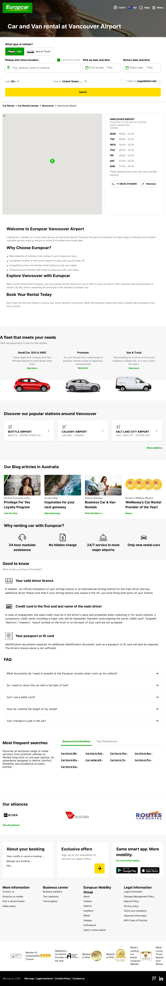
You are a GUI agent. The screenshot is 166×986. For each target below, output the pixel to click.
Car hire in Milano (70, 753)
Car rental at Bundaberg (95, 760)
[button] (52, 161)
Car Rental (8, 105)
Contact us (78, 978)
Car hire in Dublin (95, 753)
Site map (29, 978)
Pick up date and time (96, 60)
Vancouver (48, 105)
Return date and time (136, 60)
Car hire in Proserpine (144, 760)
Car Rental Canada (28, 105)
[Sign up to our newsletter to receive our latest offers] (100, 868)
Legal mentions (44, 978)
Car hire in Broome (70, 760)
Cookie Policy (62, 978)
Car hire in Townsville (119, 760)
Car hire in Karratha (70, 766)
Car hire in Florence (119, 753)
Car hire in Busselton (144, 753)
